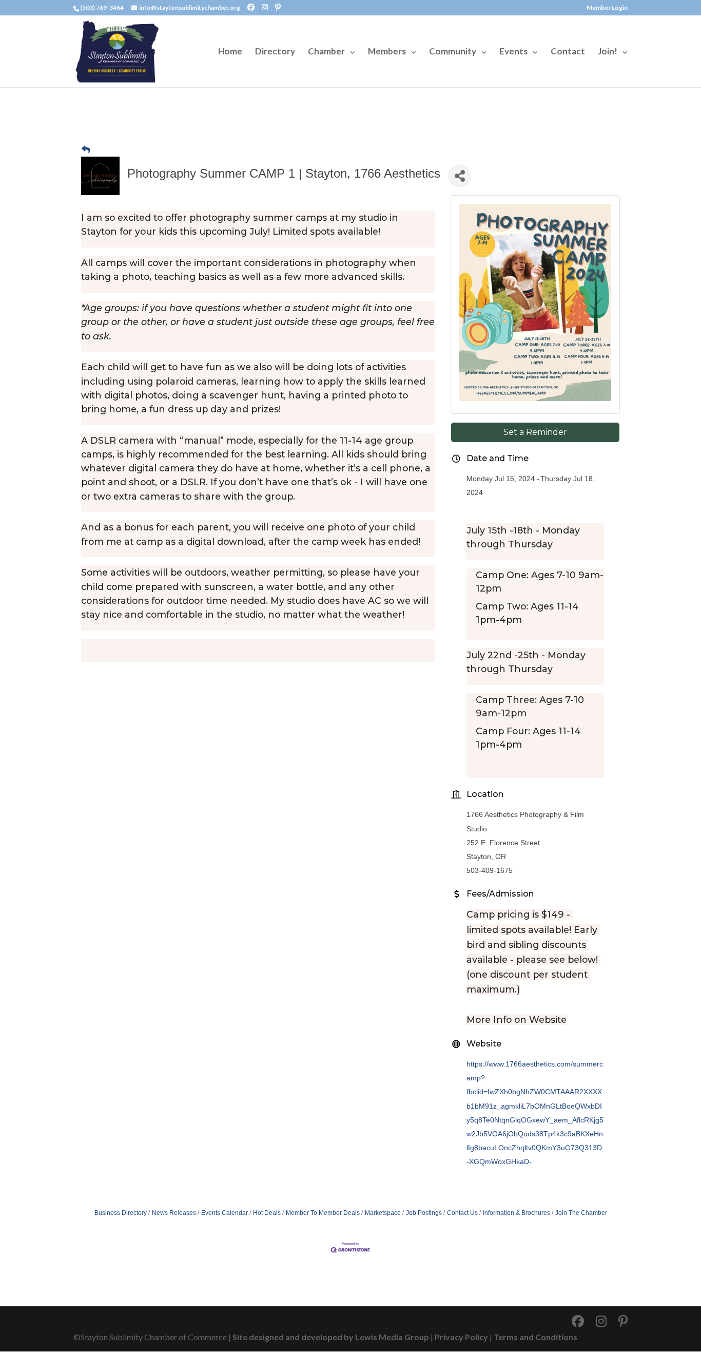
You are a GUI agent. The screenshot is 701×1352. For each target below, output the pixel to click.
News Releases (174, 1212)
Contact (568, 52)
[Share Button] (459, 175)
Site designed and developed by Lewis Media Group (330, 1337)
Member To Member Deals (323, 1212)
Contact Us (462, 1212)
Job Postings (424, 1212)
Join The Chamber (581, 1212)
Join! (607, 52)
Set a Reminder (535, 432)
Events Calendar (224, 1212)
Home (230, 52)
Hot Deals (267, 1212)
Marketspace (383, 1212)
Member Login (607, 8)
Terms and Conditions (535, 1337)
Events (513, 52)
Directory (275, 52)
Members (387, 52)
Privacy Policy (461, 1337)
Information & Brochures (516, 1212)
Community (452, 52)
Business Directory (120, 1212)
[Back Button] (86, 150)
